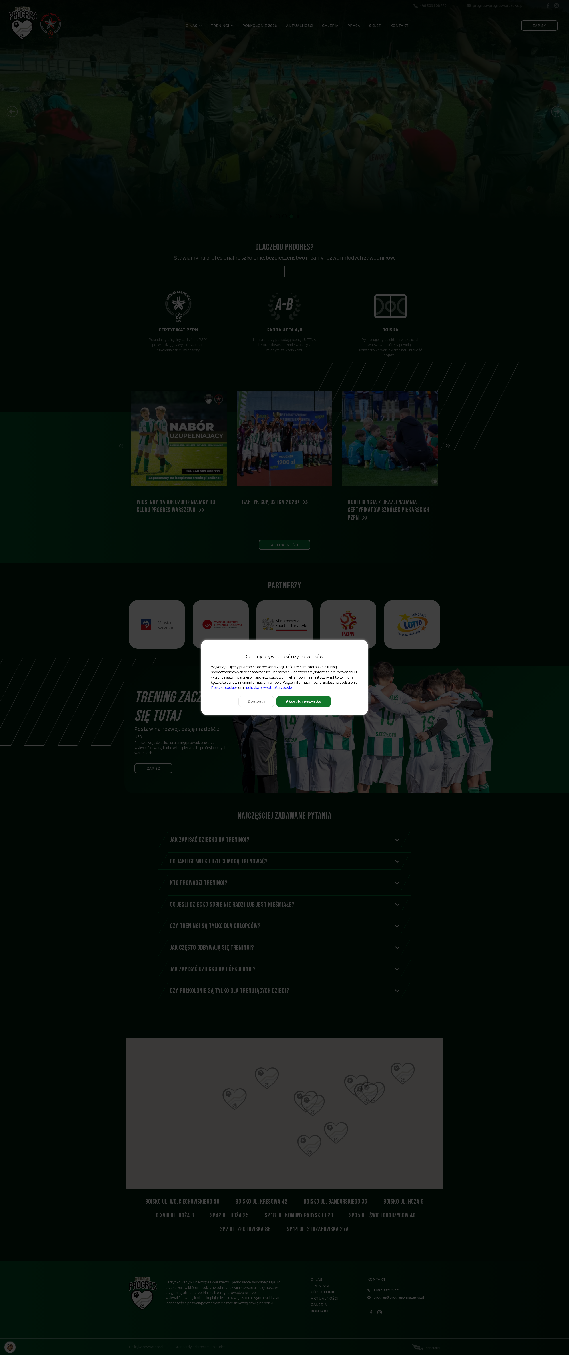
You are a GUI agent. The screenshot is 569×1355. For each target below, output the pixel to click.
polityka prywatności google (269, 687)
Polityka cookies (224, 687)
